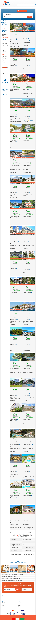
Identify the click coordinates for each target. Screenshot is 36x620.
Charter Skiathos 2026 (15, 542)
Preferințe (17, 618)
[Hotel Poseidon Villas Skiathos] (16, 154)
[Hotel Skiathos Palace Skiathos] (16, 331)
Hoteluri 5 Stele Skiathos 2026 (16, 545)
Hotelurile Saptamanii (4, 571)
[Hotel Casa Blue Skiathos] (16, 407)
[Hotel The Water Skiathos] (16, 306)
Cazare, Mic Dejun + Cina (5, 58)
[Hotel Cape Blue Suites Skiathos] (16, 52)
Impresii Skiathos (14, 550)
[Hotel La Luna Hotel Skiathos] (28, 509)
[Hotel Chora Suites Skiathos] (16, 230)
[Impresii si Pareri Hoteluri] (22, 569)
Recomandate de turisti (5, 51)
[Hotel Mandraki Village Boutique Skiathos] (16, 78)
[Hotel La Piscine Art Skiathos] (16, 458)
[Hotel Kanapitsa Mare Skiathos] (28, 433)
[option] (18, 562)
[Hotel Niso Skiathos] (16, 179)
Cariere (3, 605)
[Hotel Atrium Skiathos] (28, 128)
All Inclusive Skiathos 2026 (29, 547)
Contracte (19, 602)
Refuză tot (13, 618)
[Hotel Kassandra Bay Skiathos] (28, 154)
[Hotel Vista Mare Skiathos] (16, 281)
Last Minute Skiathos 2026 (29, 544)
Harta (17, 41)
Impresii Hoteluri (21, 571)
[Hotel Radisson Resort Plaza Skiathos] (16, 484)
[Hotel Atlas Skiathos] (28, 230)
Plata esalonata (20, 606)
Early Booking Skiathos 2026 (29, 542)
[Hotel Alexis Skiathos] (16, 382)
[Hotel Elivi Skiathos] (28, 27)
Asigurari (19, 605)
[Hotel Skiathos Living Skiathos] (28, 331)
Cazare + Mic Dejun (5, 60)
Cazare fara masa (5, 62)
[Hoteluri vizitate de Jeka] (14, 569)
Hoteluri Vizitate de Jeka (13, 571)
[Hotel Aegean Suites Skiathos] (28, 281)
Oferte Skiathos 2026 (28, 539)
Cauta (29, 16)
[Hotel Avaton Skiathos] (16, 128)
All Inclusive (5, 56)
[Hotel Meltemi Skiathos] (28, 306)
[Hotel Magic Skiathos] (16, 103)
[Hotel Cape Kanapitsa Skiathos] (16, 357)
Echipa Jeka (3, 602)
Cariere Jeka (28, 571)
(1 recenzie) (31, 120)
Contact (3, 606)
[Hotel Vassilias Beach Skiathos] (16, 509)
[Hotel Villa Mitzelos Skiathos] (28, 204)
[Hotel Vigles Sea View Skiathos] (16, 204)
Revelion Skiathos (15, 547)
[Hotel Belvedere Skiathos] (28, 407)
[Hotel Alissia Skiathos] (28, 382)
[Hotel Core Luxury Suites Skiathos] (28, 179)
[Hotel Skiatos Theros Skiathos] (28, 484)
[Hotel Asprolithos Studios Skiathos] (28, 255)
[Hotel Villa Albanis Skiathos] (28, 357)
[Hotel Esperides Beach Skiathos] (16, 433)
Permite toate (22, 618)
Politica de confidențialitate (22, 616)
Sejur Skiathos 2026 (28, 550)
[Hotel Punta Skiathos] (28, 458)
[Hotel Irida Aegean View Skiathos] (28, 103)
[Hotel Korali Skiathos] (28, 78)
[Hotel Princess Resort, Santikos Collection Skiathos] (16, 27)
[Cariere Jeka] (31, 569)
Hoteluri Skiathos (14, 539)
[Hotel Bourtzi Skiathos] (28, 52)
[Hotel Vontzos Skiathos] (16, 255)
